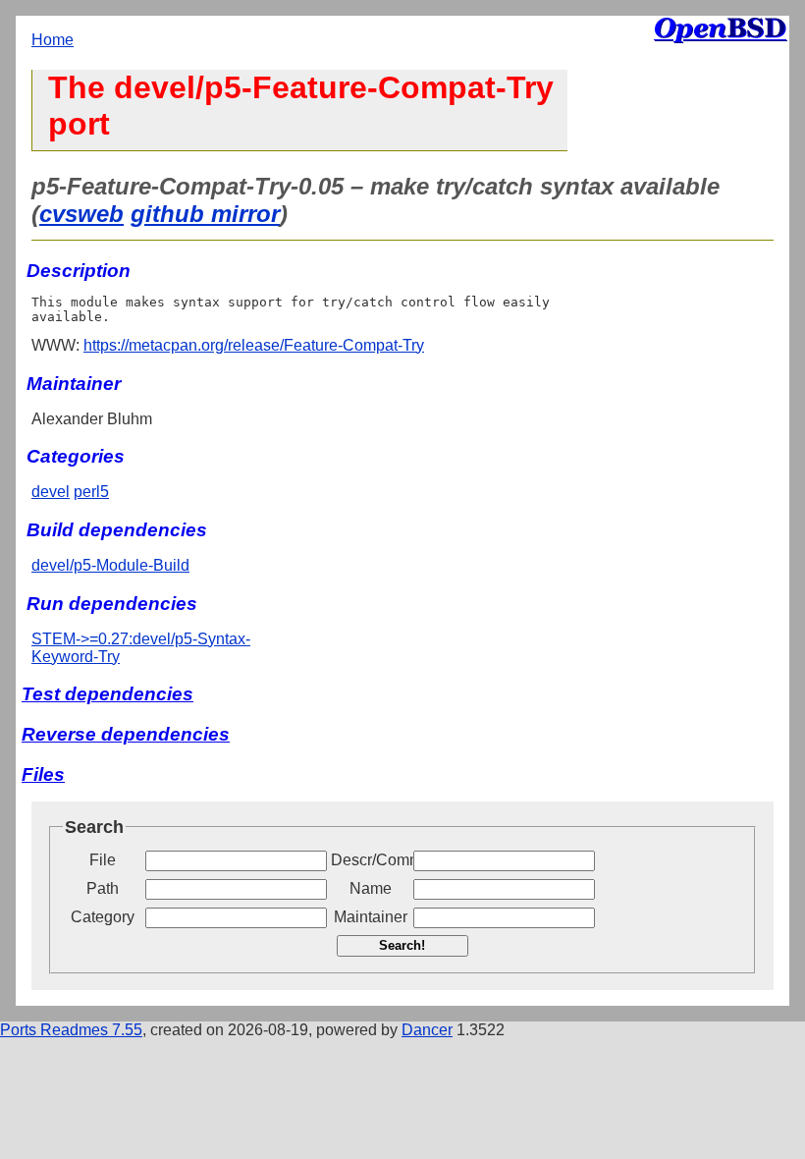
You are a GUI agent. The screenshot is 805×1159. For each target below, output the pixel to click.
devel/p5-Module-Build (110, 565)
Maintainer (370, 917)
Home (52, 39)
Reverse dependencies (126, 734)
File (102, 860)
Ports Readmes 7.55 (71, 1029)
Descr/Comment (370, 860)
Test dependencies (107, 694)
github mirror (205, 213)
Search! (402, 945)
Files (43, 774)
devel (50, 491)
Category (102, 917)
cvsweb (81, 213)
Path (102, 888)
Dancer (427, 1029)
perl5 (91, 491)
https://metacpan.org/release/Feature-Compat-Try (253, 345)
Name (370, 888)
